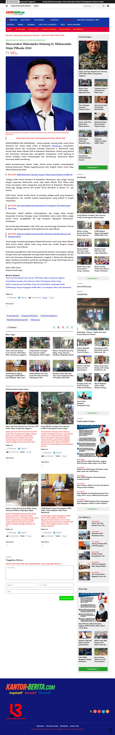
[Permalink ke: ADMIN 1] (7, 53)
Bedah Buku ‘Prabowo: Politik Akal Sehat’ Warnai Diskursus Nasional (91, 333)
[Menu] (7, 6)
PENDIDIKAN (78, 29)
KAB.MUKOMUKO (39, 40)
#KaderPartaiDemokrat (49, 316)
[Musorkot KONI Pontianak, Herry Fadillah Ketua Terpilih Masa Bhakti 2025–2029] (84, 535)
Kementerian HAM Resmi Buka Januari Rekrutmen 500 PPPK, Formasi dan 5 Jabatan (85, 158)
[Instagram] (95, 712)
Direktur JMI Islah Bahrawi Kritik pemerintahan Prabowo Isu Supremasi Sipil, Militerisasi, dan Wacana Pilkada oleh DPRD (84, 368)
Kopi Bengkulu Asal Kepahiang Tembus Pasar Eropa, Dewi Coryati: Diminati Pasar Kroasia (92, 494)
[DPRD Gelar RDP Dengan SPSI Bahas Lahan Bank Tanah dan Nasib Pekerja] (101, 635)
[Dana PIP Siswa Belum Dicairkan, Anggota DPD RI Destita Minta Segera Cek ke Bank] (93, 441)
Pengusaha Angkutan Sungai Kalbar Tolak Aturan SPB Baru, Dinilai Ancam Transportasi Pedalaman (100, 141)
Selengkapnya (92, 167)
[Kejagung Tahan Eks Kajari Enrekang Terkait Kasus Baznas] (84, 377)
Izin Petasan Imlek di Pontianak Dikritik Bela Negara (100, 107)
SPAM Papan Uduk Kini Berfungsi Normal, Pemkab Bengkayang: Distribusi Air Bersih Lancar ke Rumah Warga (85, 141)
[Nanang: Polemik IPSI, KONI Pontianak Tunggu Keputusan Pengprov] (84, 545)
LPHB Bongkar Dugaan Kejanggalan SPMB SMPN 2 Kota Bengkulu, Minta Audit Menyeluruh (38, 287)
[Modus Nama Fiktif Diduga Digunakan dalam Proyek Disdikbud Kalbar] (85, 82)
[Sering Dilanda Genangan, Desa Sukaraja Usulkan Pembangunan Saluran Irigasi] (39, 343)
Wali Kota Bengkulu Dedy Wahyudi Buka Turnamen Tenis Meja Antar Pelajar (99, 565)
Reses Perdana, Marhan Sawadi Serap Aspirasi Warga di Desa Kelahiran (93, 486)
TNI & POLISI (33, 29)
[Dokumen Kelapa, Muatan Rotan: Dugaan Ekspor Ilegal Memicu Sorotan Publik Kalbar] (101, 116)
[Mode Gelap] (108, 6)
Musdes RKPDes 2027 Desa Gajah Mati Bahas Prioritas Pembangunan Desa (38, 376)
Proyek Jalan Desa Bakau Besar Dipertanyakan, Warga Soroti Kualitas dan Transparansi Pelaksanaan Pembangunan (85, 124)
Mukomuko (56, 146)
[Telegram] (103, 711)
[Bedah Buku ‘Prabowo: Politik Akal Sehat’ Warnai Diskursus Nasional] (93, 314)
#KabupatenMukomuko (29, 316)
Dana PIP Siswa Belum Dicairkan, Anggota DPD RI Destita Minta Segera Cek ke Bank (91, 462)
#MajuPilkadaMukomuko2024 (17, 320)
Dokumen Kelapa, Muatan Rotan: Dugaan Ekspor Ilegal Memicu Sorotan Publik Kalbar (100, 124)
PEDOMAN (64, 726)
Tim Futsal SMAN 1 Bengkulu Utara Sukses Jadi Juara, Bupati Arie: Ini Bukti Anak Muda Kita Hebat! (99, 575)
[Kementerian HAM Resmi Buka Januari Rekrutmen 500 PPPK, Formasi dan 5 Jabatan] (85, 150)
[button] (103, 6)
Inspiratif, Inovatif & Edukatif (20, 6)
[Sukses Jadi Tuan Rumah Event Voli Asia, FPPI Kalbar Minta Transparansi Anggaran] (16, 343)
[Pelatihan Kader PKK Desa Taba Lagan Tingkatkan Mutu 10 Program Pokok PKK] (63, 366)
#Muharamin (35, 320)
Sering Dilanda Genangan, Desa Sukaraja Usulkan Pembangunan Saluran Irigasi (33, 2)
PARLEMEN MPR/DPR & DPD (88, 20)
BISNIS (20, 24)
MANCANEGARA (74, 24)
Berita (9, 29)
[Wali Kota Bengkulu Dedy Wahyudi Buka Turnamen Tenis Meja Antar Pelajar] (84, 566)
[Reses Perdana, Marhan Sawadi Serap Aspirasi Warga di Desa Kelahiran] (101, 651)
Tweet (44, 297)
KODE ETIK (74, 726)
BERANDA (9, 40)
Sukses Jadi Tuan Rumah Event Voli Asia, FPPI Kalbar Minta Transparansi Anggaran (35, 278)
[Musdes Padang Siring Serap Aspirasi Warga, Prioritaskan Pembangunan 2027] (101, 260)
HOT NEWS (25, 20)
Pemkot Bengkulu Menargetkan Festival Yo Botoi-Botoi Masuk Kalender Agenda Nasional (83, 350)
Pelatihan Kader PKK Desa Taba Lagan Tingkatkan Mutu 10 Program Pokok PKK (63, 376)
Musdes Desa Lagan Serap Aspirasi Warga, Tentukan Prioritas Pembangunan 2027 (84, 269)
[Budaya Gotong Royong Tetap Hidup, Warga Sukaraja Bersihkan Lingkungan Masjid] (63, 343)
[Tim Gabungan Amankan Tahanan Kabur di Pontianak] (85, 99)
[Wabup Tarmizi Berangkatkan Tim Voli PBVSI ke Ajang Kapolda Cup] (84, 555)
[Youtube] (99, 712)
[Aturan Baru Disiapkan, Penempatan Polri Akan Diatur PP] (84, 395)
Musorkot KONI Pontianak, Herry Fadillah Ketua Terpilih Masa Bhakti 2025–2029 (99, 535)
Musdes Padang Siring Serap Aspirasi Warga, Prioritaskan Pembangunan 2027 (101, 269)
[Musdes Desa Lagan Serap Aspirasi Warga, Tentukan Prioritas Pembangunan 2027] (84, 260)
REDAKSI (40, 726)
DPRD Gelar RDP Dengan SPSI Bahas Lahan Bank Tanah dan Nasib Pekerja (92, 470)
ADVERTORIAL (64, 29)
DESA (63, 24)
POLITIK (10, 24)
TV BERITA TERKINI (48, 29)
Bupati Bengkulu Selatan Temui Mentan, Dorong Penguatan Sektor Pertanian (100, 386)
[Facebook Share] (54, 327)
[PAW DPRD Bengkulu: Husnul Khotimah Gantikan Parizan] (85, 651)
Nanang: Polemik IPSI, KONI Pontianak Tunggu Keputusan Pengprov (99, 545)
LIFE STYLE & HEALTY (47, 24)
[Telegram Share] (67, 327)
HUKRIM (31, 24)
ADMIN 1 (13, 52)
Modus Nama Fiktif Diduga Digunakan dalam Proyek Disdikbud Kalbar (85, 91)
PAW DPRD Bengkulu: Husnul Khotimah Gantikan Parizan (91, 478)
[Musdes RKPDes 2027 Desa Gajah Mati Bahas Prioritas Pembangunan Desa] (39, 366)
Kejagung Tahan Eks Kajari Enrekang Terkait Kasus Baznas (84, 386)
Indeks (36, 6)
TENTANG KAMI (52, 726)
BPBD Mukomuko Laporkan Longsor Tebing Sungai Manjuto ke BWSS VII (44, 174)
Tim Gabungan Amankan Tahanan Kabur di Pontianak (85, 107)
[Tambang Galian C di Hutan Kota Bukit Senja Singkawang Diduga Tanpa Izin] (101, 82)
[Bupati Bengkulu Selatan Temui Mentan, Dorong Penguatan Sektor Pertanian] (101, 377)
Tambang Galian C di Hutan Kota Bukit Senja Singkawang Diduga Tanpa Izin (100, 91)
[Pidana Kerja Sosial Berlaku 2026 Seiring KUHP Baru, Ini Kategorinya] (101, 359)
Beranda (9, 35)
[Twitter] (91, 712)
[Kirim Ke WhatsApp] (72, 327)
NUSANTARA (39, 20)
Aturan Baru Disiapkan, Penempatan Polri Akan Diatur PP (83, 404)
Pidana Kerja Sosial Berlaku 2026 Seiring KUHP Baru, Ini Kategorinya (101, 368)
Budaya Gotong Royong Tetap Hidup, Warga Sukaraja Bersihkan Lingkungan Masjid (35, 284)
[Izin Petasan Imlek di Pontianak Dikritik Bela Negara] (101, 99)
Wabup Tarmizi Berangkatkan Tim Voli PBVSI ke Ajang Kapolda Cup (99, 555)
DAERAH (21, 40)
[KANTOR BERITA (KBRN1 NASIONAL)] (15, 13)
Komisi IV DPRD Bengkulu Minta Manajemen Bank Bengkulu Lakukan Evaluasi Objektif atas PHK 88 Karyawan (93, 502)
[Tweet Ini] (58, 327)
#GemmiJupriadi (13, 316)
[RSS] (107, 712)
